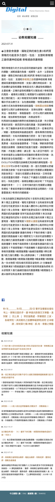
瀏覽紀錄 (34, 16)
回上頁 (15, 316)
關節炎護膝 (32, 221)
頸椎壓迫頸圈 (42, 105)
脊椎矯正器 (28, 79)
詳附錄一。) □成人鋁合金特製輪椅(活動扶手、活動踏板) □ (24, 406)
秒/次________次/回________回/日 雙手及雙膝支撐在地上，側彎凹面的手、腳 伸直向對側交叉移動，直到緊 (28, 312)
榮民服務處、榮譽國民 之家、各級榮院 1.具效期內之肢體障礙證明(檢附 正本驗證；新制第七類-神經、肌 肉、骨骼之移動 (29, 320)
